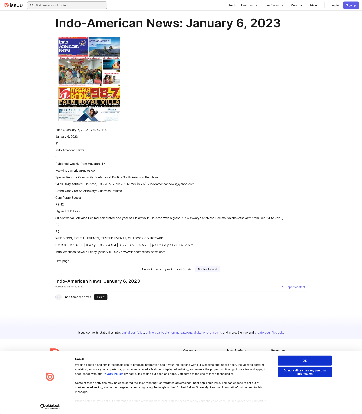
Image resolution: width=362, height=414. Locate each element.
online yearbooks (158, 332)
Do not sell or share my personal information (305, 372)
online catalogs (181, 332)
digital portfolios (133, 332)
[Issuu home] (13, 5)
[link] (231, 5)
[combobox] (70, 5)
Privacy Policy (113, 373)
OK (305, 360)
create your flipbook (269, 332)
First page (62, 261)
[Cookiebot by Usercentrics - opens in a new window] (50, 406)
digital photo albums (208, 332)
